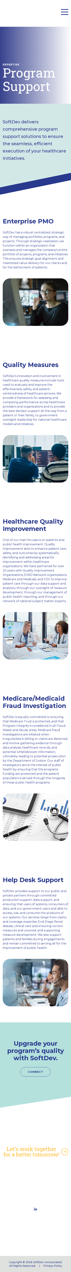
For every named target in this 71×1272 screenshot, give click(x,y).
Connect (35, 1071)
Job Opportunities (35, 1190)
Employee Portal (35, 1185)
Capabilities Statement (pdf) (36, 1167)
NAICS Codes (36, 1173)
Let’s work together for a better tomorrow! (31, 1151)
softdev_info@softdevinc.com (35, 1240)
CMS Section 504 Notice (35, 1179)
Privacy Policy (53, 1265)
